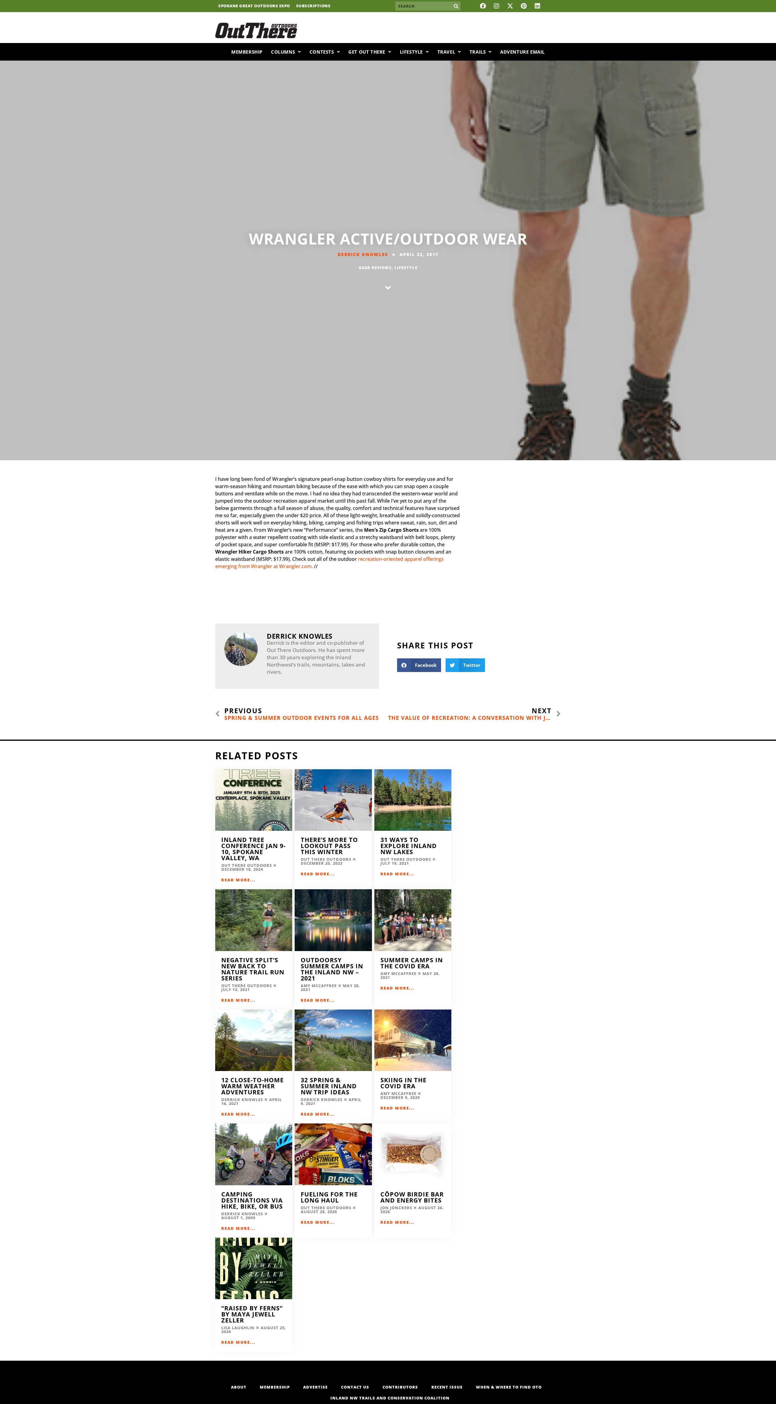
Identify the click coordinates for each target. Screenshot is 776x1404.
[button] (419, 665)
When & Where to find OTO (509, 1387)
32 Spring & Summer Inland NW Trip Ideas (329, 1086)
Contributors (400, 1387)
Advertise (315, 1387)
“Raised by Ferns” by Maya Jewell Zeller (252, 1314)
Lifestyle (411, 52)
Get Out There (366, 52)
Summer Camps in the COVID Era (411, 963)
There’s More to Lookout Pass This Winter (329, 846)
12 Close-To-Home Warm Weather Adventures (252, 1086)
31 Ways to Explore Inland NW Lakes (408, 846)
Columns (283, 52)
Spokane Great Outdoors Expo (254, 6)
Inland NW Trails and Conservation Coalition (390, 1398)
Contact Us (355, 1387)
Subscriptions (313, 6)
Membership (247, 52)
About (238, 1387)
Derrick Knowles (363, 254)
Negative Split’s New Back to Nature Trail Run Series (252, 969)
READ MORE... (238, 880)
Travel (446, 52)
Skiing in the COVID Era (403, 1083)
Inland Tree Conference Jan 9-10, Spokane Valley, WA (253, 849)
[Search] (455, 6)
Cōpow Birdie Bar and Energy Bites (412, 1197)
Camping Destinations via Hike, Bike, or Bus (252, 1200)
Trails (478, 52)
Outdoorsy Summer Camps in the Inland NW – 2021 (332, 969)
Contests (321, 52)
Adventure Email (522, 52)
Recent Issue (447, 1387)
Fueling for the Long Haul (329, 1197)
